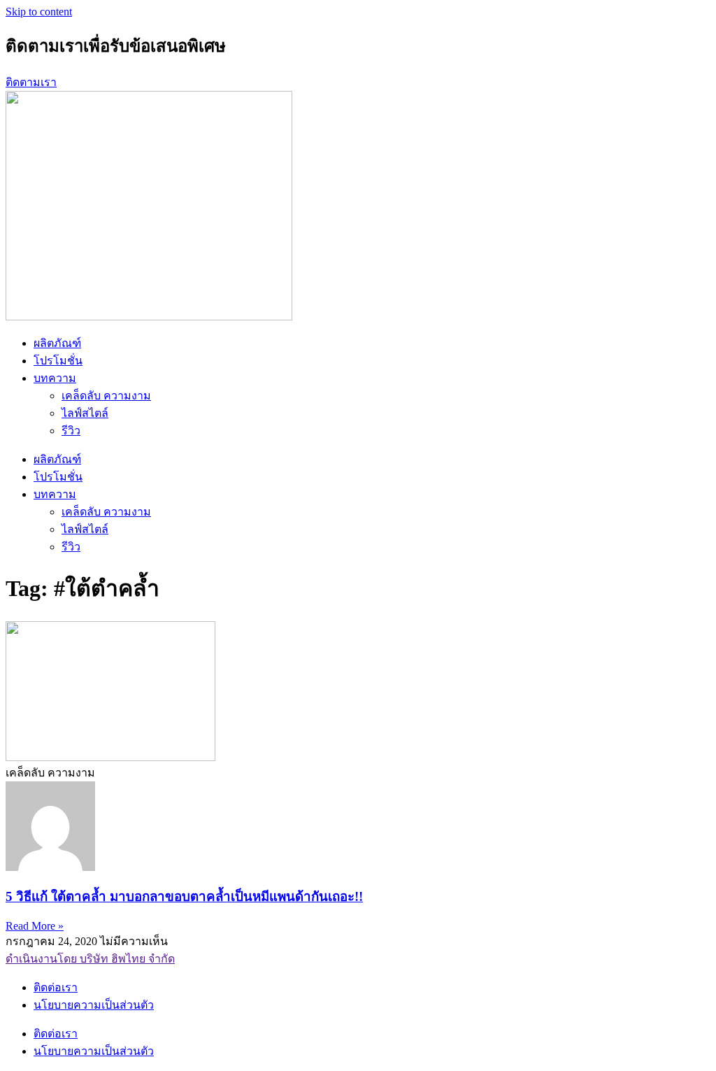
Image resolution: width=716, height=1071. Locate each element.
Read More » (35, 926)
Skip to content (39, 11)
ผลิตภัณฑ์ (57, 343)
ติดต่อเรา (56, 987)
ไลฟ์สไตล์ (85, 413)
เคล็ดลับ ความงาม (106, 396)
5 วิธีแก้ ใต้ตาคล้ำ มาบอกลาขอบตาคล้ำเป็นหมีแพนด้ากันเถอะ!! (184, 896)
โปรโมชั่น (58, 361)
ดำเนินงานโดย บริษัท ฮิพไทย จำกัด (90, 959)
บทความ (55, 378)
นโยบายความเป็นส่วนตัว (94, 1005)
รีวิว (71, 431)
